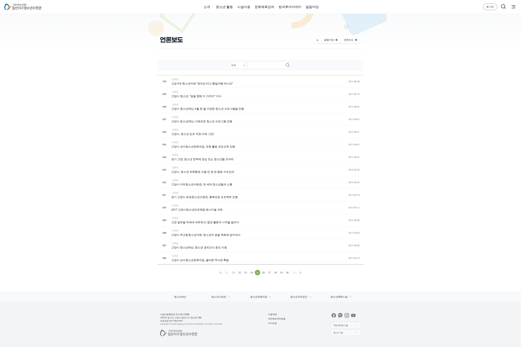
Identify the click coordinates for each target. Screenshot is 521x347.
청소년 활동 (224, 6)
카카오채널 (340, 315)
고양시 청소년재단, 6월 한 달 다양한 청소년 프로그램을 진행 (207, 109)
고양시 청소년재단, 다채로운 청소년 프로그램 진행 (201, 121)
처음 (220, 272)
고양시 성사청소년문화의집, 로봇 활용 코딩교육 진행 (203, 146)
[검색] (288, 65)
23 (245, 272)
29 (281, 272)
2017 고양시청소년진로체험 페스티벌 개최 (197, 209)
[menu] (513, 7)
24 (251, 272)
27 (269, 272)
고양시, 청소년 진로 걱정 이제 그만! (192, 134)
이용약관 (272, 314)
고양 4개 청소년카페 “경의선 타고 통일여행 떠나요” (202, 83)
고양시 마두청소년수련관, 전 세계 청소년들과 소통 (201, 184)
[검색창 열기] (503, 7)
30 (287, 272)
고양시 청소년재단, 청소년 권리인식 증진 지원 (199, 247)
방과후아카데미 (290, 6)
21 (233, 272)
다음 (294, 272)
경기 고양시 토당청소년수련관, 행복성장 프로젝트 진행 (204, 197)
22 (239, 272)
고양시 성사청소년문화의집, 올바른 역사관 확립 (200, 260)
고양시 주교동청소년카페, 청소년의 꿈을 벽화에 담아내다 (205, 235)
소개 (207, 6)
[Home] (317, 40)
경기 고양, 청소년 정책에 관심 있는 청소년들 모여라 (202, 159)
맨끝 (300, 272)
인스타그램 (347, 315)
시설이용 (243, 6)
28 (275, 272)
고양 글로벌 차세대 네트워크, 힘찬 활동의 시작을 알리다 (205, 222)
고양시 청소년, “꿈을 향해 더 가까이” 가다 (196, 96)
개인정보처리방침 (276, 318)
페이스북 (333, 315)
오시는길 (272, 323)
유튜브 (353, 315)
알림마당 (312, 6)
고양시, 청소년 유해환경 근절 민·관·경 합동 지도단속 (202, 172)
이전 (226, 272)
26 (263, 272)
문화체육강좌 (264, 6)
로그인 (490, 6)
